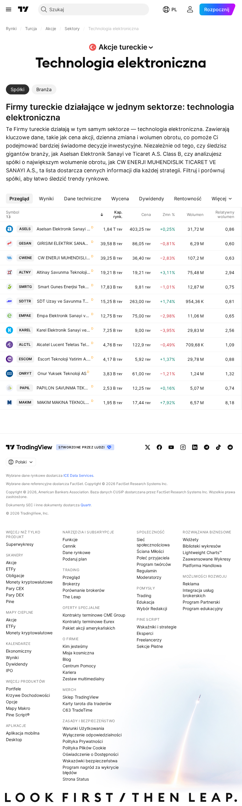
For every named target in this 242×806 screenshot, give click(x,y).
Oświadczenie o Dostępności (90, 754)
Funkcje (70, 539)
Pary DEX (15, 594)
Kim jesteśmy (75, 646)
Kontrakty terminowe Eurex (89, 621)
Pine (10, 601)
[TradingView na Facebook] (159, 447)
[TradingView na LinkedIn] (195, 447)
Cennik (69, 545)
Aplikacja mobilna (23, 732)
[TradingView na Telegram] (206, 447)
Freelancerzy (149, 639)
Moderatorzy (149, 577)
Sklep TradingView (81, 696)
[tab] (17, 89)
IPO (9, 670)
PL (174, 9)
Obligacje (15, 575)
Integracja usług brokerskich (198, 593)
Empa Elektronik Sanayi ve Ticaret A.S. (64, 315)
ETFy (11, 568)
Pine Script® (18, 714)
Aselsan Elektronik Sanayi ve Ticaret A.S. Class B (64, 228)
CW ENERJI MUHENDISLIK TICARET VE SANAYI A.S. (64, 257)
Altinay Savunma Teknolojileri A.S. (64, 272)
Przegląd (71, 577)
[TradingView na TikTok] (218, 447)
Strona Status (76, 779)
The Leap (72, 596)
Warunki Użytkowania (83, 728)
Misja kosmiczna (78, 652)
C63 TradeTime (77, 709)
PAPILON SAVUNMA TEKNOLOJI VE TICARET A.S (64, 387)
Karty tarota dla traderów (87, 703)
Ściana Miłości (150, 551)
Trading (144, 595)
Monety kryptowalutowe (29, 581)
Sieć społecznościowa (153, 542)
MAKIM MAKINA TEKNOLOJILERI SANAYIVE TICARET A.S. (64, 402)
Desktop (14, 739)
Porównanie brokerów (83, 590)
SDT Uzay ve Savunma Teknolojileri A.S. (64, 301)
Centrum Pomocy (79, 665)
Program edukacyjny (203, 608)
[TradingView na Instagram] (183, 447)
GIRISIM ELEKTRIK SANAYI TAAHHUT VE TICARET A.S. (64, 243)
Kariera (69, 672)
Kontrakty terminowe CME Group (94, 614)
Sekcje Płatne (150, 646)
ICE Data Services (78, 475)
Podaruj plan (75, 558)
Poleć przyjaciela (153, 557)
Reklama (191, 583)
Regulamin (147, 570)
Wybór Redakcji (152, 608)
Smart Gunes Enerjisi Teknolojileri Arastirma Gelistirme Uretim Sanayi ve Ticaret (64, 286)
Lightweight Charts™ (202, 552)
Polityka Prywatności (83, 741)
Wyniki (12, 657)
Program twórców (154, 564)
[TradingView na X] (147, 447)
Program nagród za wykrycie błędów (91, 770)
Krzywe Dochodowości (28, 695)
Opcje (11, 701)
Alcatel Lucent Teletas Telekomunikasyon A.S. (64, 344)
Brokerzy (71, 583)
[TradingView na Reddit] (230, 447)
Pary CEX (15, 588)
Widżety (191, 539)
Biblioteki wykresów (202, 545)
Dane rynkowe (76, 552)
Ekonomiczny (19, 650)
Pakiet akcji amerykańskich (89, 627)
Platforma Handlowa (202, 565)
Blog (67, 659)
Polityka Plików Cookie (84, 747)
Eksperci (145, 633)
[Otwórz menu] (8, 9)
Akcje (11, 562)
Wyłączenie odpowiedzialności (92, 734)
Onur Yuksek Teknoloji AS (61, 373)
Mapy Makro (18, 708)
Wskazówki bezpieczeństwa (90, 760)
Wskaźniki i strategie (156, 626)
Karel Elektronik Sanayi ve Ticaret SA (64, 329)
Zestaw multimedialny (83, 678)
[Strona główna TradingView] (23, 9)
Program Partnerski (201, 601)
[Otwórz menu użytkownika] (190, 9)
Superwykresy (20, 544)
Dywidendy (17, 663)
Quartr (86, 505)
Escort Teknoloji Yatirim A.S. (64, 358)
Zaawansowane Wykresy (207, 558)
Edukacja (145, 601)
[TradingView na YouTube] (171, 447)
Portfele (13, 688)
